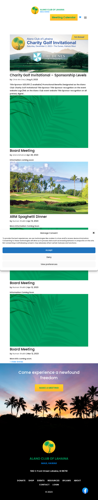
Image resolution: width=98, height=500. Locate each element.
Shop (31, 480)
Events (41, 480)
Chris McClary (19, 79)
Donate (21, 480)
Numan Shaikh (19, 221)
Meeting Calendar (64, 17)
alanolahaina (19, 155)
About (77, 480)
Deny (49, 257)
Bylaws (67, 480)
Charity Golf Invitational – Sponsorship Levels (48, 75)
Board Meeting (22, 150)
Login (56, 484)
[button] (93, 233)
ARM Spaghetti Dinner (28, 216)
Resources (53, 480)
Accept (49, 250)
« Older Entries (16, 361)
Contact (44, 484)
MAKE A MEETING (49, 387)
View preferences (49, 264)
